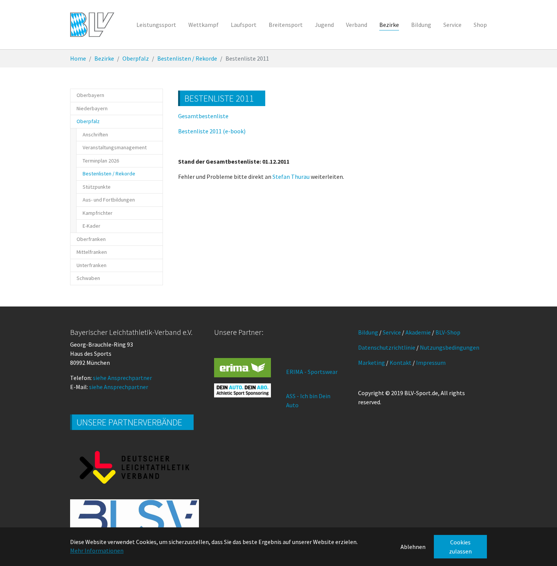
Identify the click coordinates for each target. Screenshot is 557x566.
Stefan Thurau (291, 176)
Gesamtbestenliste (203, 116)
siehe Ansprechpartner (122, 378)
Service (392, 332)
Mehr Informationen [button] (97, 550)
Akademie (418, 332)
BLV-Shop (447, 332)
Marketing (371, 362)
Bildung (368, 332)
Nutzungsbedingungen (449, 347)
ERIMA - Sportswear (312, 371)
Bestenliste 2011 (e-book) (212, 131)
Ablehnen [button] (413, 546)
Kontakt (400, 362)
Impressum (431, 362)
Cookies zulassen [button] (460, 546)
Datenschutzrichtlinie (386, 347)
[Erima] (242, 367)
